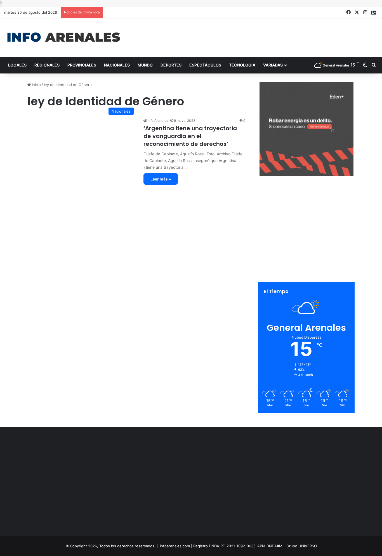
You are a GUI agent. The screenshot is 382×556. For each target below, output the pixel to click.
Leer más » (160, 179)
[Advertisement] (255, 36)
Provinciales (81, 65)
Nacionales (117, 65)
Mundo (145, 65)
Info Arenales (158, 120)
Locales (17, 65)
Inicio (36, 84)
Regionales (47, 65)
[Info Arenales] (63, 38)
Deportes (171, 65)
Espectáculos (205, 65)
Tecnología (242, 65)
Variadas (273, 65)
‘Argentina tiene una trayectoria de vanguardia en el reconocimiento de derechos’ (190, 136)
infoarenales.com (175, 546)
